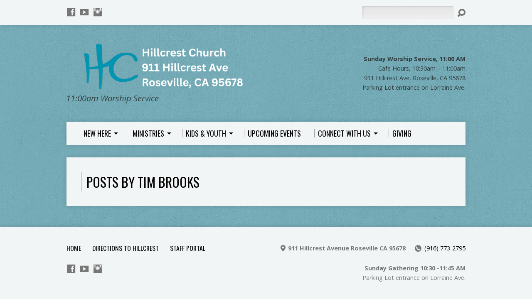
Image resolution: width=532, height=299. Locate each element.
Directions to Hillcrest (125, 248)
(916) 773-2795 (445, 248)
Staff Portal (187, 248)
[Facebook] (71, 12)
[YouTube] (84, 12)
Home (73, 248)
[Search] (461, 13)
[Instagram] (98, 12)
